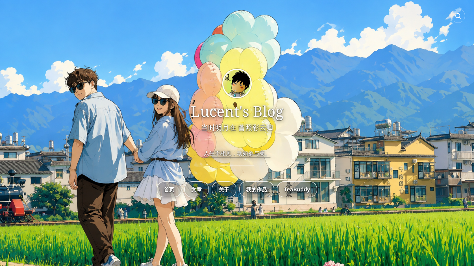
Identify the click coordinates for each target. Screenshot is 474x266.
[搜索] (458, 16)
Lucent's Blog (237, 111)
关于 (224, 189)
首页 (169, 189)
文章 (196, 189)
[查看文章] (237, 84)
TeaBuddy (297, 189)
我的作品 (256, 189)
